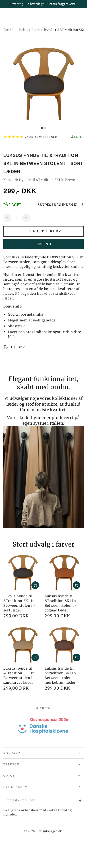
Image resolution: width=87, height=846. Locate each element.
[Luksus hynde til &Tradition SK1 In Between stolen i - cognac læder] (64, 572)
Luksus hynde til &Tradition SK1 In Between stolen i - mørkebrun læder (61, 675)
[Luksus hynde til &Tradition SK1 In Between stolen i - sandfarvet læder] (22, 645)
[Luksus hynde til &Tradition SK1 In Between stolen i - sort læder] (22, 572)
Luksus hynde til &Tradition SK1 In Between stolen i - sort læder (19, 603)
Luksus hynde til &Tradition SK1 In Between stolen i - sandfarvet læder (19, 675)
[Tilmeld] (81, 800)
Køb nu (43, 244)
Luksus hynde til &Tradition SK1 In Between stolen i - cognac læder (61, 603)
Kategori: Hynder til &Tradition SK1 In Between (41, 180)
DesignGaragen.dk (49, 831)
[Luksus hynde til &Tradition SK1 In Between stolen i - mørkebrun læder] (64, 645)
